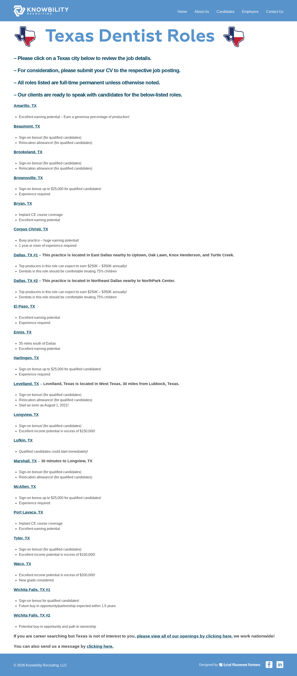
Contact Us (274, 11)
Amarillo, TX (25, 105)
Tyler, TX (22, 538)
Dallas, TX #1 (26, 255)
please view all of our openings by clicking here (184, 636)
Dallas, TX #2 (26, 281)
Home (182, 11)
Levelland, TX (26, 384)
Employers (250, 11)
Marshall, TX (25, 461)
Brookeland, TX (28, 152)
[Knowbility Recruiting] (41, 15)
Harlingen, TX (26, 358)
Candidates (225, 11)
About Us (202, 11)
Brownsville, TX (28, 178)
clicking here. (100, 646)
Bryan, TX (23, 203)
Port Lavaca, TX (28, 512)
